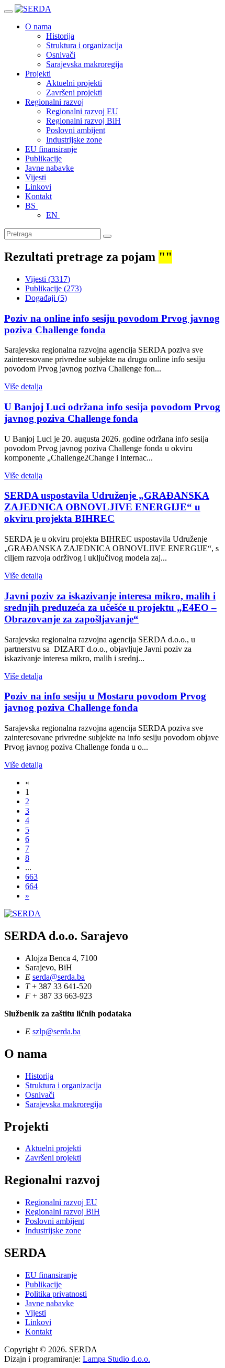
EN (53, 215)
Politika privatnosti (56, 1293)
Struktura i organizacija (84, 45)
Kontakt (38, 196)
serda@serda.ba (58, 976)
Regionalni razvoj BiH (83, 120)
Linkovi (38, 186)
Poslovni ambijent (75, 130)
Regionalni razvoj (54, 101)
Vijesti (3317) (47, 279)
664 (31, 886)
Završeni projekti (74, 92)
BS (31, 205)
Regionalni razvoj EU (82, 111)
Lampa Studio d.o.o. (116, 1358)
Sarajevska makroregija (84, 64)
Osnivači (60, 54)
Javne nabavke (49, 167)
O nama (38, 26)
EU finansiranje (51, 149)
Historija (60, 35)
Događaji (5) (46, 297)
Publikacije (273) (53, 288)
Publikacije (43, 158)
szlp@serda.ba (56, 1031)
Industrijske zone (74, 139)
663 (31, 876)
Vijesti (35, 177)
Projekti (38, 73)
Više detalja (23, 386)
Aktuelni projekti (74, 83)
